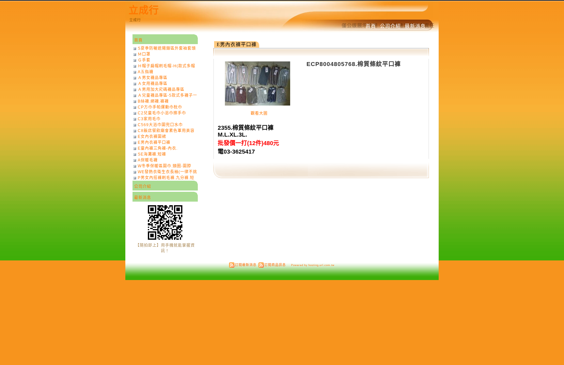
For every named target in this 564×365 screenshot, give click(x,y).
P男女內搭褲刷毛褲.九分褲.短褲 (166, 177)
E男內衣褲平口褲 (237, 44)
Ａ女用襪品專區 (152, 83)
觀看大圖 (259, 113)
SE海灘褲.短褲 (152, 154)
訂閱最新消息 (246, 265)
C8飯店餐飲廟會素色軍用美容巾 (166, 130)
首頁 (371, 26)
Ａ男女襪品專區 (152, 77)
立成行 (144, 10)
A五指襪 (145, 72)
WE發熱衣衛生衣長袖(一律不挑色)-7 (167, 172)
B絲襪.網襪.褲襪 (153, 101)
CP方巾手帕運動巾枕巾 (160, 107)
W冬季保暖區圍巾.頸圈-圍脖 (164, 166)
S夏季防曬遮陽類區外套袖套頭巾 (167, 48)
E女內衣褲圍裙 (152, 136)
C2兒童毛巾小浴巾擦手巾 (162, 113)
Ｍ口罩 (144, 54)
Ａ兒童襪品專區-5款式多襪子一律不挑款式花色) (167, 95)
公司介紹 (390, 26)
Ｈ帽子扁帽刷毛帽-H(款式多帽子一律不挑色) (166, 66)
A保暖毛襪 (148, 160)
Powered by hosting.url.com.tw (313, 265)
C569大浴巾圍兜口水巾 (160, 125)
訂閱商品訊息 (275, 265)
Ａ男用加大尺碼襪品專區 (161, 89)
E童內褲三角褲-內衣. (158, 148)
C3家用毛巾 (149, 119)
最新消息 (415, 26)
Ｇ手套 (144, 60)
